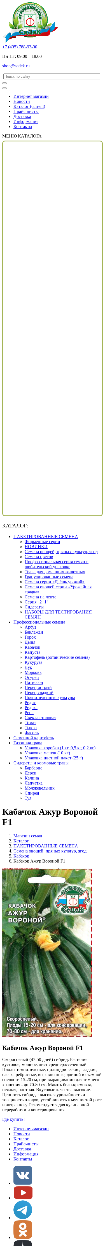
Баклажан (34, 632)
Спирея (32, 793)
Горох (30, 637)
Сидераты (34, 607)
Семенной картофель (33, 737)
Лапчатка (34, 783)
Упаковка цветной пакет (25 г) (54, 757)
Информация (25, 121)
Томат (30, 722)
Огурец (32, 677)
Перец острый (38, 687)
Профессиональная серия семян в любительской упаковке (56, 564)
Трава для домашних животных (55, 571)
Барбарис (33, 768)
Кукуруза (33, 662)
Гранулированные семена (49, 576)
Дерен (30, 773)
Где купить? (13, 1119)
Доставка (22, 116)
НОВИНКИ (36, 546)
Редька (31, 707)
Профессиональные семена (39, 622)
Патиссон (34, 682)
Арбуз (30, 627)
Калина (32, 778)
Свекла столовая (40, 717)
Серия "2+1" (36, 602)
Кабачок (32, 647)
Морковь (33, 672)
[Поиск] (4, 83)
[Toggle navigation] (4, 88)
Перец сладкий (39, 692)
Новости (21, 101)
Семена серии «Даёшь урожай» (55, 581)
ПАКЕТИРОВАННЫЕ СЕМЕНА (45, 536)
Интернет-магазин (31, 96)
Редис (30, 702)
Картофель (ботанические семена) (57, 657)
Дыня (30, 642)
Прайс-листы (26, 111)
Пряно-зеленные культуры (50, 697)
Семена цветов (39, 556)
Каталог (29, 106)
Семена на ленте (40, 596)
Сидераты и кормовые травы (41, 763)
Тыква (31, 727)
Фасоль (32, 732)
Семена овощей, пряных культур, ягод (61, 551)
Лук (28, 667)
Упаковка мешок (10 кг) (47, 752)
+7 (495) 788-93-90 (19, 46)
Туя (28, 798)
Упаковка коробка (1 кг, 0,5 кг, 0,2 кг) (60, 747)
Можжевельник (40, 788)
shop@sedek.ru (16, 65)
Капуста (32, 652)
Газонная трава (27, 742)
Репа (29, 712)
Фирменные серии (42, 541)
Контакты (22, 126)
